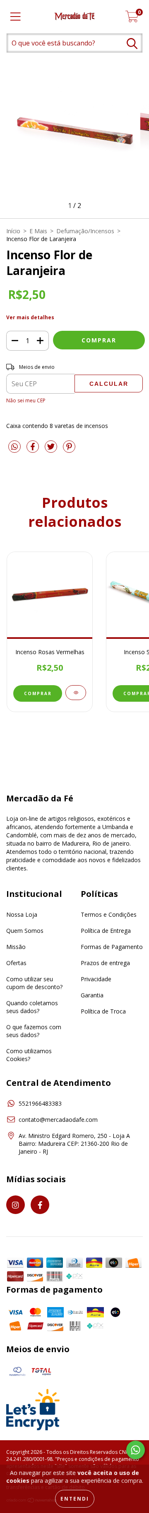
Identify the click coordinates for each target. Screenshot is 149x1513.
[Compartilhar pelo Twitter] (52, 450)
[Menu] (15, 17)
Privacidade (96, 979)
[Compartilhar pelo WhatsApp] (14, 447)
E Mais (38, 231)
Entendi (74, 1498)
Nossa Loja (21, 914)
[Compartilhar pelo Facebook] (33, 450)
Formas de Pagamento (112, 947)
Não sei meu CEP (26, 400)
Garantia (92, 995)
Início (13, 231)
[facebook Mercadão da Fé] (40, 1204)
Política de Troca (103, 1011)
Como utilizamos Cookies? (29, 1055)
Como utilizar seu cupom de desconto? (34, 983)
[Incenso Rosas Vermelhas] (75, 692)
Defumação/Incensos (85, 231)
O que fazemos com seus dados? (33, 1031)
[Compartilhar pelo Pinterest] (69, 450)
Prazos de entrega (105, 963)
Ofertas (16, 963)
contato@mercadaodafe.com (58, 1119)
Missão (16, 947)
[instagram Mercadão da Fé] (15, 1204)
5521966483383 (40, 1103)
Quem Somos (24, 931)
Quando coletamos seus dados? (32, 1007)
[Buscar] (132, 43)
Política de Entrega (106, 931)
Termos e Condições (109, 914)
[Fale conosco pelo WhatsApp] (135, 1450)
